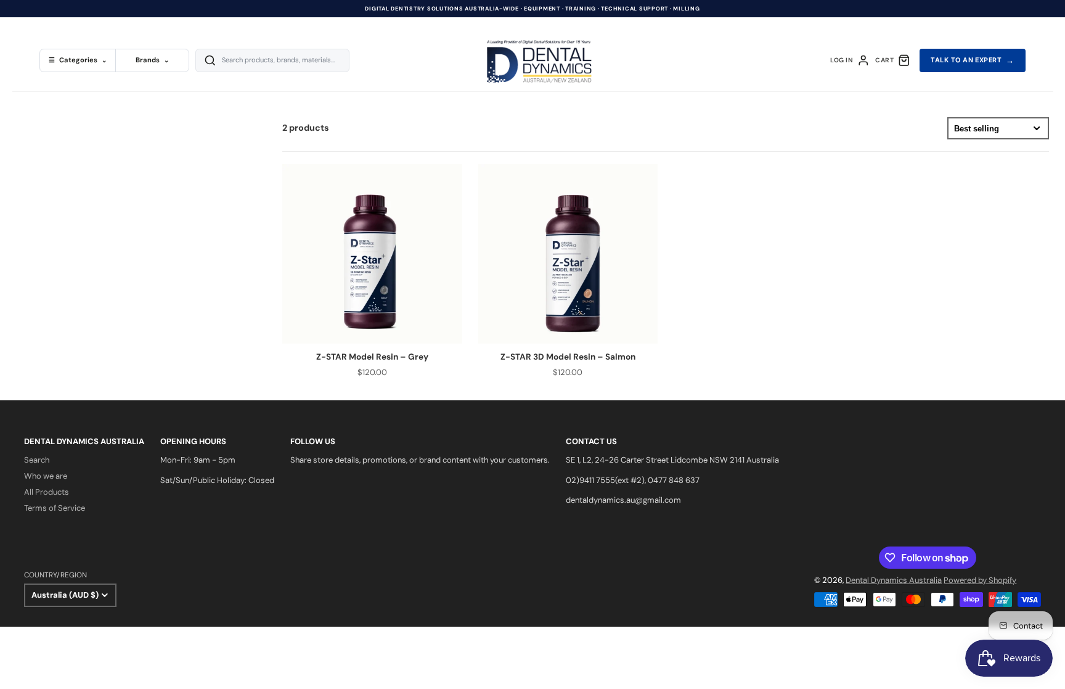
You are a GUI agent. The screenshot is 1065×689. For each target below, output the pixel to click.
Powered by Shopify (980, 580)
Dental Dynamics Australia (894, 580)
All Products (46, 492)
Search (36, 460)
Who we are (45, 476)
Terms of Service (54, 508)
